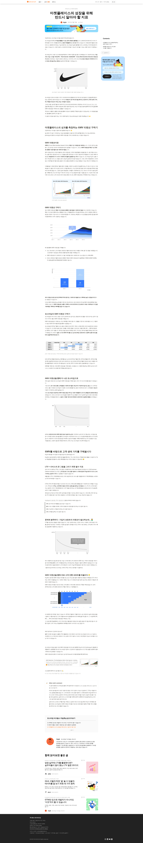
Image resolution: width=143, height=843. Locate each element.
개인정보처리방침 (40, 833)
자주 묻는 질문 (54, 833)
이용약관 (32, 833)
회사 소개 (97, 1)
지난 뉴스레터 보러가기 (108, 64)
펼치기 (72, 730)
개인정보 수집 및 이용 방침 (116, 77)
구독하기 (107, 76)
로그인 (113, 1)
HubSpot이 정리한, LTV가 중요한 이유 (55, 500)
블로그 (101, 1)
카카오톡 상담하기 (64, 833)
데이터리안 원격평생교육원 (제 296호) (39, 828)
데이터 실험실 (106, 1)
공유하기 (106, 52)
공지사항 (47, 833)
